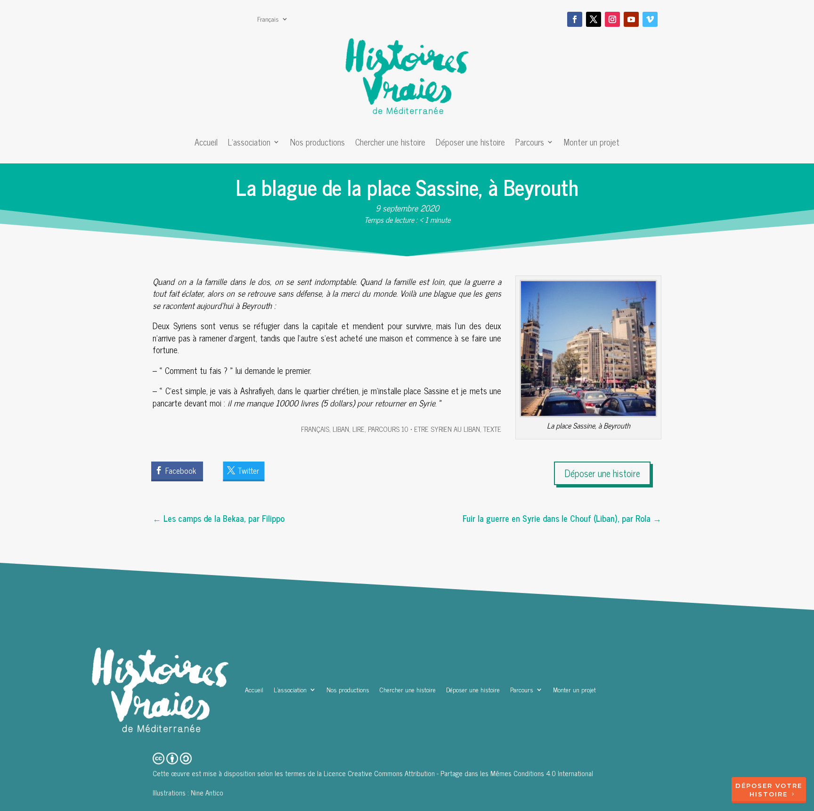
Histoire (768, 794)
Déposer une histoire (470, 143)
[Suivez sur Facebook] (574, 19)
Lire (358, 429)
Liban (341, 429)
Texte (492, 429)
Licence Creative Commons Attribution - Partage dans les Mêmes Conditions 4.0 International (458, 773)
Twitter (248, 470)
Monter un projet (591, 143)
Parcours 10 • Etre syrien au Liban (424, 429)
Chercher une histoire (390, 143)
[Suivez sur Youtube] (631, 19)
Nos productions (317, 143)
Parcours (529, 143)
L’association (249, 143)
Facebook (180, 470)
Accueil (206, 143)
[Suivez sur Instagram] (612, 19)
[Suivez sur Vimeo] (650, 19)
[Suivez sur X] (593, 19)
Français (268, 20)
